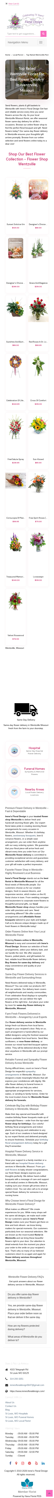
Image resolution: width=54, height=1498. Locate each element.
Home (7, 55)
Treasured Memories (15, 577)
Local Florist (18, 55)
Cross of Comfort (38, 400)
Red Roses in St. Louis (38, 342)
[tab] (26, 1296)
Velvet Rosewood (16, 635)
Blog (7, 1409)
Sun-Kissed (38, 459)
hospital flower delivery (31, 1163)
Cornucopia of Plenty (15, 518)
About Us (9, 1402)
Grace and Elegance (38, 283)
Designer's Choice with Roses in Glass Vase (38, 224)
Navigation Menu (18, 42)
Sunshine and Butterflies (15, 342)
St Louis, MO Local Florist (18, 1421)
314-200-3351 (16, 1378)
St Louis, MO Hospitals (16, 1413)
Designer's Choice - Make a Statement (15, 283)
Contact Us (10, 1406)
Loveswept (38, 577)
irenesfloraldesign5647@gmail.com (27, 1385)
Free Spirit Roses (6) (38, 518)
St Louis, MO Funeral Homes (19, 1417)
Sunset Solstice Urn (16, 224)
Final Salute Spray (16, 459)
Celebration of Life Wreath (15, 400)
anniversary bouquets (24, 835)
